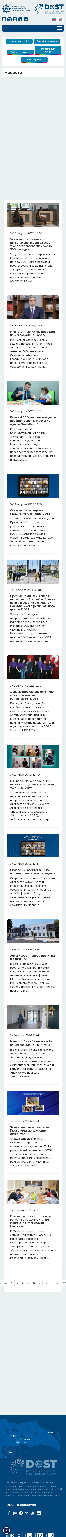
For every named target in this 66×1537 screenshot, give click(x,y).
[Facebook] (9, 1513)
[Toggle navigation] (59, 28)
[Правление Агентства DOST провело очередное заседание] (33, 845)
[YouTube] (32, 1513)
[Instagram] (14, 1513)
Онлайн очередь (47, 41)
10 (46, 1283)
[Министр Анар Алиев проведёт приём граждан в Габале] (33, 307)
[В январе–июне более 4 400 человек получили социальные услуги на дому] (33, 756)
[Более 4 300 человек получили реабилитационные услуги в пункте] (33, 393)
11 (52, 1283)
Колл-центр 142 (19, 41)
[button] (6, 1530)
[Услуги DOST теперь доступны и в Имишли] (33, 931)
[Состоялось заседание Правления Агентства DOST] (33, 486)
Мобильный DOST (48, 50)
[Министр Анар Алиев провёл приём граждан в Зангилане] (33, 1017)
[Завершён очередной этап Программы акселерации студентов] (33, 1103)
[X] (26, 1513)
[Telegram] (20, 1513)
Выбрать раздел (20, 52)
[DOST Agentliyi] (38, 1513)
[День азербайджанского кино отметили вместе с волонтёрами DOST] (33, 667)
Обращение (34, 60)
